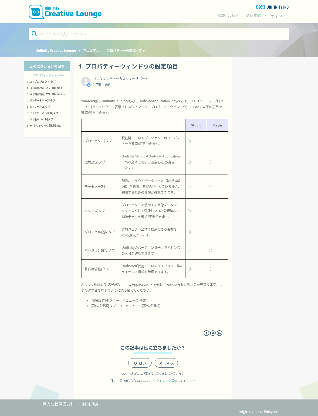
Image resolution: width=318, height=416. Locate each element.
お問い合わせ (228, 15)
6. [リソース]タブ (40, 107)
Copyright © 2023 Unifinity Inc (255, 411)
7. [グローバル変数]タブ (44, 113)
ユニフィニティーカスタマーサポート (120, 78)
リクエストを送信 (165, 380)
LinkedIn (219, 333)
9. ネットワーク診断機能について (49, 125)
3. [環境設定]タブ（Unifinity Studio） (50, 88)
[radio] (140, 363)
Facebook (206, 333)
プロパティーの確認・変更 (126, 50)
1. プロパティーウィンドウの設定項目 (50, 75)
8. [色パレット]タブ (41, 119)
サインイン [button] (280, 16)
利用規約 (90, 404)
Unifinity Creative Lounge (56, 50)
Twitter (213, 333)
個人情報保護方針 (58, 404)
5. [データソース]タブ (42, 100)
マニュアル (91, 50)
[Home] (65, 12)
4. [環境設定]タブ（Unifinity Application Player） (50, 94)
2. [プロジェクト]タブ (43, 81)
